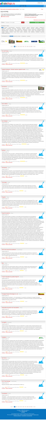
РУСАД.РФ (4, 322)
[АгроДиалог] (27, 42)
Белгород (32, 27)
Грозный (32, 28)
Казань (7, 29)
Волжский (19, 28)
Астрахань (23, 27)
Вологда (23, 28)
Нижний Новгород (5, 30)
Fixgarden (4, 197)
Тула (18, 31)
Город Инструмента (6, 213)
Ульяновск (25, 31)
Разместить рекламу (17, 415)
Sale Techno (4, 357)
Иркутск (3, 29)
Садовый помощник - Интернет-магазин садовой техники (13, 69)
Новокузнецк (11, 30)
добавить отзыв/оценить (8, 64)
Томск (15, 31)
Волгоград (14, 28)
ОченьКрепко (4, 393)
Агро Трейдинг (5, 121)
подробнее (3, 64)
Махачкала (34, 29)
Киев (15, 29)
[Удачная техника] (34, 41)
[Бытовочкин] (12, 43)
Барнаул (28, 27)
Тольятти (11, 31)
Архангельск (18, 27)
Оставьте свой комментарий (31, 17)
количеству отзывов (17, 36)
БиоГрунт (4, 150)
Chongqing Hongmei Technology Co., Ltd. (10, 293)
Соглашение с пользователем (27, 415)
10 (31, 46)
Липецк (29, 29)
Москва (5, 27)
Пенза (29, 30)
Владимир (9, 28)
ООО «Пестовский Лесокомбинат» (9, 249)
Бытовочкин (4, 86)
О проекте (23, 412)
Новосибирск (17, 30)
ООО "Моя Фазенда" (6, 381)
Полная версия (23, 0)
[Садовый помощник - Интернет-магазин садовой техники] (4, 42)
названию (28, 36)
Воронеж (28, 28)
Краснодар (20, 29)
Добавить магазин (6, 16)
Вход (42, 9)
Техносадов (4, 182)
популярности (23, 36)
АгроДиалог (4, 337)
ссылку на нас (36, 414)
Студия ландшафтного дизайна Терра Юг (10, 276)
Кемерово (11, 29)
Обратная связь (24, 411)
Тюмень (21, 31)
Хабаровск (33, 31)
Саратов (7, 31)
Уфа (29, 31)
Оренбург (25, 30)
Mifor (3, 263)
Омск (22, 30)
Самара (3, 31)
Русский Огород (5, 51)
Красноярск (25, 29)
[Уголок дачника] (42, 42)
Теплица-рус (4, 167)
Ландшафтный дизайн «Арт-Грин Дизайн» (10, 307)
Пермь (33, 30)
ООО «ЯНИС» (5, 103)
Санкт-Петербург (11, 27)
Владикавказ (4, 28)
